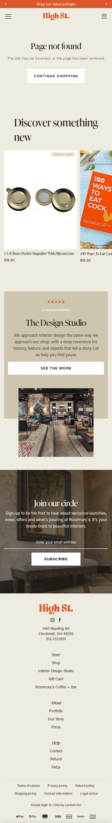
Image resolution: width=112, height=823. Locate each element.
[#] (56, 355)
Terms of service (28, 785)
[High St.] (56, 16)
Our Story (56, 718)
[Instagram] (52, 620)
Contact (56, 750)
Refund (56, 758)
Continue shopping (56, 76)
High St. (46, 805)
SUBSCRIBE (56, 558)
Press (56, 726)
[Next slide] (102, 206)
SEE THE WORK (56, 368)
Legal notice (88, 793)
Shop (56, 662)
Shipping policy (25, 793)
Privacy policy (57, 785)
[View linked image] (56, 422)
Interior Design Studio (56, 670)
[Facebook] (60, 620)
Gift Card (56, 678)
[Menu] (8, 16)
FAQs (56, 766)
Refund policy (85, 785)
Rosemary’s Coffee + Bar (56, 686)
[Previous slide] (10, 206)
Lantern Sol (73, 805)
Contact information (58, 793)
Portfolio (56, 710)
